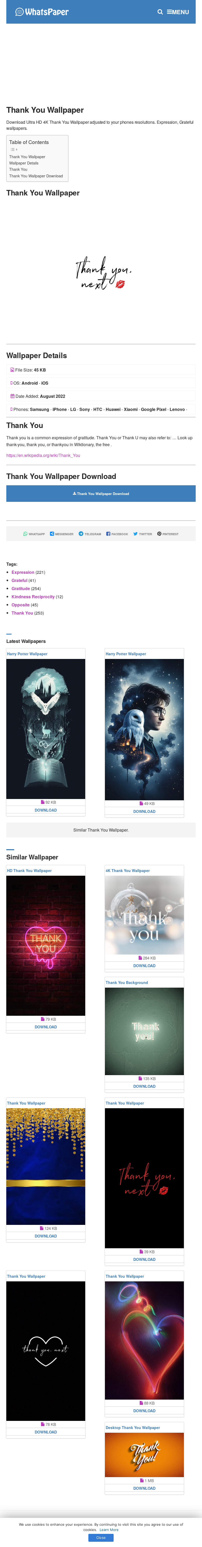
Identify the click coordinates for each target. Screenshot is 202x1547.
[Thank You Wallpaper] (101, 271)
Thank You (18, 169)
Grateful (20, 580)
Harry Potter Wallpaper (27, 653)
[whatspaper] (42, 11)
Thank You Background (127, 982)
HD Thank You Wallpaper (29, 870)
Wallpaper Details (23, 163)
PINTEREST (170, 534)
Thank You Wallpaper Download (36, 175)
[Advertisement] (101, 62)
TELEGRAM (92, 534)
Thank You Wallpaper (27, 156)
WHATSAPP (36, 534)
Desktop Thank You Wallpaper (133, 1427)
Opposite (21, 605)
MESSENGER (63, 534)
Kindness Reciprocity (34, 597)
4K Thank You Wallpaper (128, 870)
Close (101, 1537)
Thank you (23, 613)
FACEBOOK (119, 534)
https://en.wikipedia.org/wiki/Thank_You (43, 455)
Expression (24, 572)
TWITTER (145, 534)
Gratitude (21, 588)
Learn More (109, 1530)
